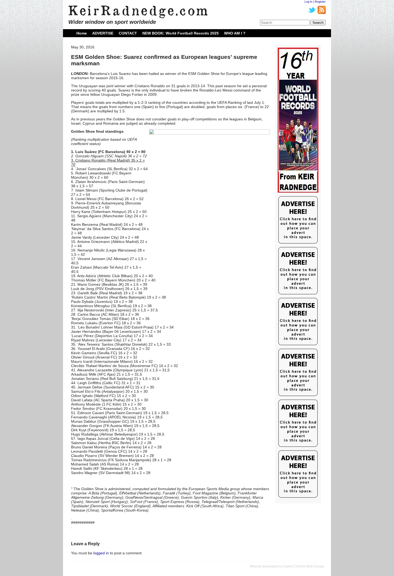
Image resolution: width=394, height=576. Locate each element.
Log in (308, 1)
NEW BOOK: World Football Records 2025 (180, 33)
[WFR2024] (298, 120)
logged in (101, 553)
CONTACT (128, 33)
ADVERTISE (102, 33)
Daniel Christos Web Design (303, 566)
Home (81, 33)
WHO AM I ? (235, 33)
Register (320, 1)
